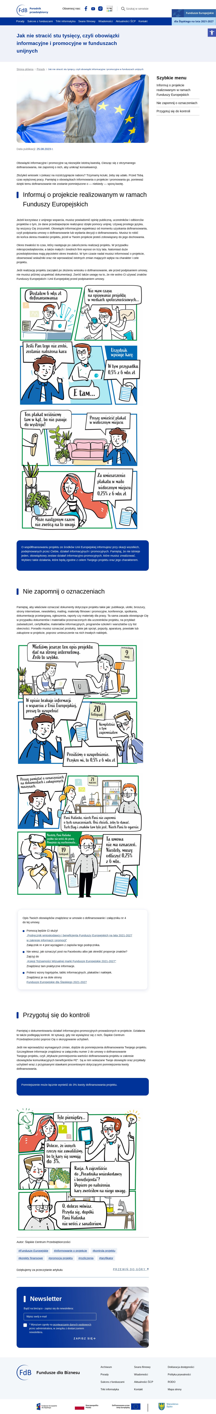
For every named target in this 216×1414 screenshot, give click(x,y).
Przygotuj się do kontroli (173, 111)
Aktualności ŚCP (126, 21)
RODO (171, 1382)
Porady (20, 21)
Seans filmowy (87, 21)
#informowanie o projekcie (70, 1250)
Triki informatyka (65, 21)
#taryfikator (106, 1258)
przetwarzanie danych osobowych (72, 1324)
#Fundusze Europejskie (33, 1250)
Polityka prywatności (179, 1374)
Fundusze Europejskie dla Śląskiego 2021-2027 (57, 982)
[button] (212, 33)
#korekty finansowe (31, 1258)
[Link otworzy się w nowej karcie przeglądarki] (86, 8)
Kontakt (143, 21)
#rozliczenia (85, 1258)
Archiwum (106, 1367)
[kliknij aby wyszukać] (123, 9)
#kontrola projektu (104, 1250)
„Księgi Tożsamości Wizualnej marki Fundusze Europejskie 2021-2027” (71, 961)
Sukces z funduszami (40, 21)
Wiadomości (105, 21)
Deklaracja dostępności (181, 1367)
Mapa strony (175, 1389)
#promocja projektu (61, 1258)
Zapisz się (83, 1338)
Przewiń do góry (130, 1269)
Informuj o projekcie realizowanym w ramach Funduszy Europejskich (173, 89)
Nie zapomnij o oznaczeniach (177, 103)
